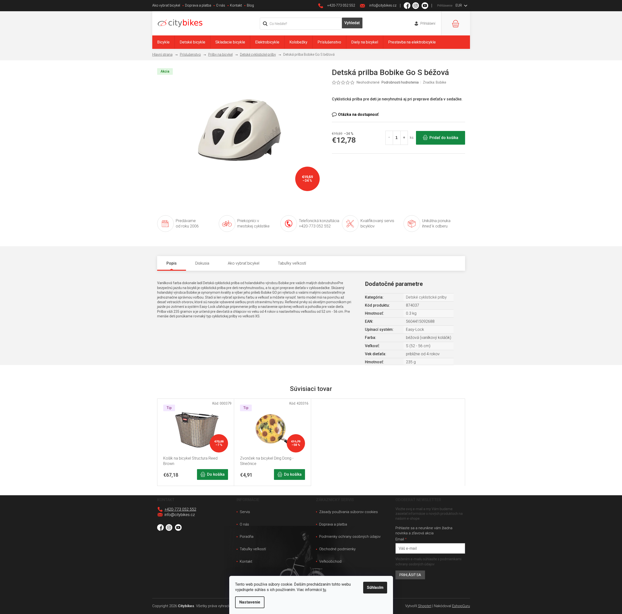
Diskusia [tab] (202, 263)
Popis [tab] (171, 263)
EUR (459, 5)
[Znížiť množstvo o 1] (389, 138)
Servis (245, 512)
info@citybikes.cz (179, 514)
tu (324, 589)
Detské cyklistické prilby (426, 297)
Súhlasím (375, 587)
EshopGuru (461, 606)
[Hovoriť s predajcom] (398, 114)
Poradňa (246, 536)
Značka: (434, 82)
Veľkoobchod (330, 561)
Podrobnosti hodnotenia (400, 82)
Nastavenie (249, 602)
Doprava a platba (198, 5)
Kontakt (236, 5)
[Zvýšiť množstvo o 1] (404, 138)
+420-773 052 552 (180, 509)
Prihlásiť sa (410, 575)
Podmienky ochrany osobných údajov (350, 536)
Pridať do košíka (443, 137)
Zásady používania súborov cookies (348, 512)
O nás (220, 5)
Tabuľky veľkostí (253, 549)
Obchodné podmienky (337, 549)
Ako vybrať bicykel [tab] (243, 263)
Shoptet (424, 606)
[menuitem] (163, 42)
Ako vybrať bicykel (166, 5)
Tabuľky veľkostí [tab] (292, 263)
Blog (250, 5)
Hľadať (352, 23)
